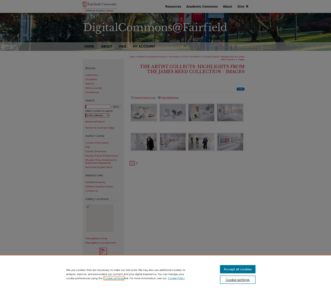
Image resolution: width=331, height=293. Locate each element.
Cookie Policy (176, 278)
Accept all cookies (238, 269)
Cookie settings (114, 278)
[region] (165, 274)
